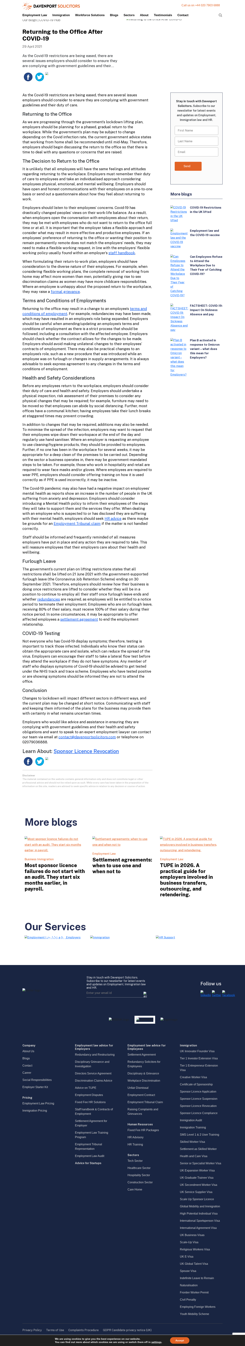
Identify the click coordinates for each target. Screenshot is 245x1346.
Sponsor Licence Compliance (199, 1113)
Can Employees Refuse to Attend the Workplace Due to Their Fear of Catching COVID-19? (206, 265)
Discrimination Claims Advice (93, 1080)
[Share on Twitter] (39, 76)
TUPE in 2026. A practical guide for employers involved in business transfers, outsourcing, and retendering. (186, 879)
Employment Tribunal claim (77, 523)
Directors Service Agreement (93, 1073)
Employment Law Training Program (91, 1135)
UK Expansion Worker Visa (197, 1170)
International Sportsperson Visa (200, 1220)
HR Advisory (135, 1137)
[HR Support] (165, 937)
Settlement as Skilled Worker (198, 1148)
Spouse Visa (188, 1270)
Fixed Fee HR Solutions (90, 1102)
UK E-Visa (186, 1256)
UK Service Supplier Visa (196, 1192)
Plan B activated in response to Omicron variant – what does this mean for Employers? (205, 349)
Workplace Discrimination (144, 1080)
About (144, 15)
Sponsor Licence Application (198, 1091)
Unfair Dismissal (138, 1087)
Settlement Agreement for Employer (91, 1123)
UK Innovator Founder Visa (197, 1051)
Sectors (129, 15)
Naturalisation (189, 1285)
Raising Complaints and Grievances (143, 1111)
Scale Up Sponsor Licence (197, 1199)
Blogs (114, 15)
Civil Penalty (188, 1299)
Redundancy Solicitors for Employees (144, 1064)
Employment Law (34, 15)
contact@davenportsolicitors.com (87, 737)
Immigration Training (193, 1127)
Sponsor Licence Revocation (86, 751)
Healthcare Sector (139, 1167)
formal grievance (65, 292)
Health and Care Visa (193, 1156)
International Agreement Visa (198, 1227)
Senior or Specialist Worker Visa (200, 1163)
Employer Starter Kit (35, 1087)
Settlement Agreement (142, 1054)
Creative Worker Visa (193, 1077)
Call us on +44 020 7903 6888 (201, 5)
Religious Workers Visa (195, 1249)
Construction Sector (140, 1182)
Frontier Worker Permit (194, 1292)
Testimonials (163, 15)
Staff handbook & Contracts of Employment (94, 1111)
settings (156, 1342)
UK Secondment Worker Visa (198, 1184)
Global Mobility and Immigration (200, 1206)
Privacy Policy (32, 1330)
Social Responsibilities (37, 1079)
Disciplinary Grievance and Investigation (92, 1064)
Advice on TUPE (85, 1087)
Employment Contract (141, 1094)
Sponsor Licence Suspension (198, 1098)
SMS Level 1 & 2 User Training (199, 1134)
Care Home (135, 1189)
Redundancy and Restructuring (95, 1054)
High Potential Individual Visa (199, 1213)
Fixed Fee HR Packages (143, 1130)
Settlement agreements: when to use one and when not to (122, 865)
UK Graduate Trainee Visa (196, 1177)
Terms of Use (55, 1330)
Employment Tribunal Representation (88, 1146)
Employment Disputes (89, 1094)
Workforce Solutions (90, 15)
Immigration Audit (191, 1120)
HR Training (135, 1144)
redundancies (48, 599)
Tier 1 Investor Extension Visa (199, 1058)
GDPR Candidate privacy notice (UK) (127, 1330)
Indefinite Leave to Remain (197, 1278)
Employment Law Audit (89, 1155)
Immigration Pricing (34, 1110)
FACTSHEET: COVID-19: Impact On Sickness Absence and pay (206, 310)
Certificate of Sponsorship (196, 1084)
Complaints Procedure (83, 1330)
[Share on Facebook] (28, 76)
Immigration (61, 15)
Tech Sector (135, 1160)
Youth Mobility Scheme (194, 1314)
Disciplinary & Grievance (143, 1073)
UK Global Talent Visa (194, 1263)
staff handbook (122, 253)
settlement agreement (79, 619)
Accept (179, 1340)
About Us (28, 1051)
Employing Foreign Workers (197, 1306)
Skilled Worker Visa (192, 1141)
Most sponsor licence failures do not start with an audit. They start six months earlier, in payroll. (55, 876)
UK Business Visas (192, 1235)
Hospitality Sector (139, 1175)
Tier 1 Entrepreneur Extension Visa (199, 1068)
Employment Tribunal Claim (145, 1102)
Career (26, 1072)
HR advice (113, 518)
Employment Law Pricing (38, 1103)
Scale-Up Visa (189, 1242)
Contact (183, 15)
